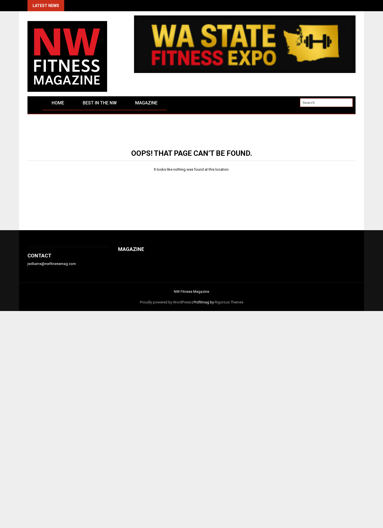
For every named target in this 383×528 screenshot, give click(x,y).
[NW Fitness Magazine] (34, 107)
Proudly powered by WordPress (165, 302)
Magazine (146, 103)
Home (58, 103)
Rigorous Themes (229, 302)
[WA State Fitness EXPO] (245, 72)
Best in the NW (100, 103)
